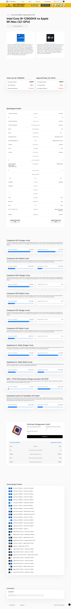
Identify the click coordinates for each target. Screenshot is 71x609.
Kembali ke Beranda (17, 26)
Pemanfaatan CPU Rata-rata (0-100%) (53, 426)
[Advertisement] (35, 10)
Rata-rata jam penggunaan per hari (34, 426)
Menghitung (44, 436)
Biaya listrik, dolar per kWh (32, 431)
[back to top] (69, 605)
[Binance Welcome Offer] (9, 5)
